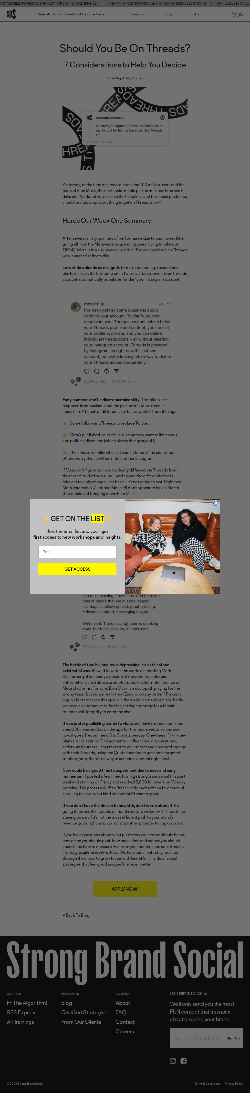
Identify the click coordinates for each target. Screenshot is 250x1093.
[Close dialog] (215, 503)
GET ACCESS (77, 569)
